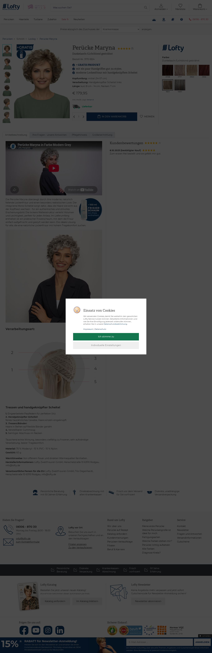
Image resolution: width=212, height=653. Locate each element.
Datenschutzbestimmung (115, 324)
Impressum (88, 329)
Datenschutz (100, 329)
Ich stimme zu (106, 336)
